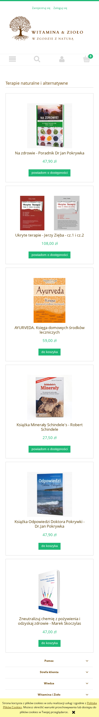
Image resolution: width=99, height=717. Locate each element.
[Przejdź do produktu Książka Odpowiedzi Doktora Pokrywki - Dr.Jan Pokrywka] (49, 494)
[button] (12, 59)
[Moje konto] (62, 59)
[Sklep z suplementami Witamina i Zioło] (49, 29)
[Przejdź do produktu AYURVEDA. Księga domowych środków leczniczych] (49, 300)
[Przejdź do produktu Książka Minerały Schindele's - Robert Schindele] (49, 397)
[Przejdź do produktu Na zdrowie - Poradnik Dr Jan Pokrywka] (49, 125)
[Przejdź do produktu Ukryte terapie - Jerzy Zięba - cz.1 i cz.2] (49, 213)
